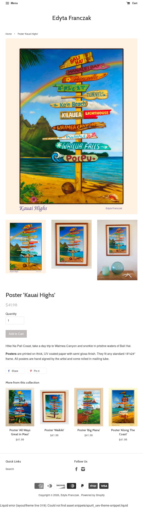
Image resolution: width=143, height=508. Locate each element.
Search (10, 469)
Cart (134, 3)
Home (9, 33)
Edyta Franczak (71, 17)
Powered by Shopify (93, 495)
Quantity (11, 314)
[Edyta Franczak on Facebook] (76, 469)
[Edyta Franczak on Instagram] (83, 469)
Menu (14, 3)
